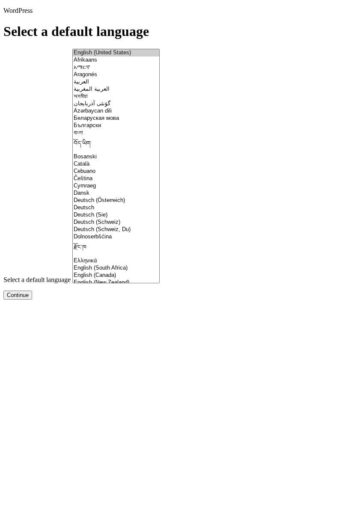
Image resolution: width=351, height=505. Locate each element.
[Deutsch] (116, 207)
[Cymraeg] (116, 186)
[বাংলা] (116, 133)
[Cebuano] (116, 171)
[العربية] (116, 82)
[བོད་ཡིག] (116, 145)
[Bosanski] (116, 156)
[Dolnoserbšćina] (116, 237)
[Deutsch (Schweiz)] (116, 222)
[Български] (116, 125)
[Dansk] (116, 193)
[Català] (116, 164)
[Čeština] (116, 178)
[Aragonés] (116, 74)
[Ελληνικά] (116, 260)
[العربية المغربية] (116, 89)
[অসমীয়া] (116, 96)
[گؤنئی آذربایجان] (116, 103)
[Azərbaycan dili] (116, 111)
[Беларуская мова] (116, 118)
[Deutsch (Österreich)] (116, 200)
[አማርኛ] (116, 67)
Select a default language (37, 279)
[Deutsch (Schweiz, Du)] (116, 229)
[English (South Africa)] (116, 268)
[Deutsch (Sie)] (116, 215)
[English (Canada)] (116, 275)
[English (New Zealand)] (116, 282)
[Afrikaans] (116, 60)
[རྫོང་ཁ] (116, 249)
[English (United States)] (116, 52)
